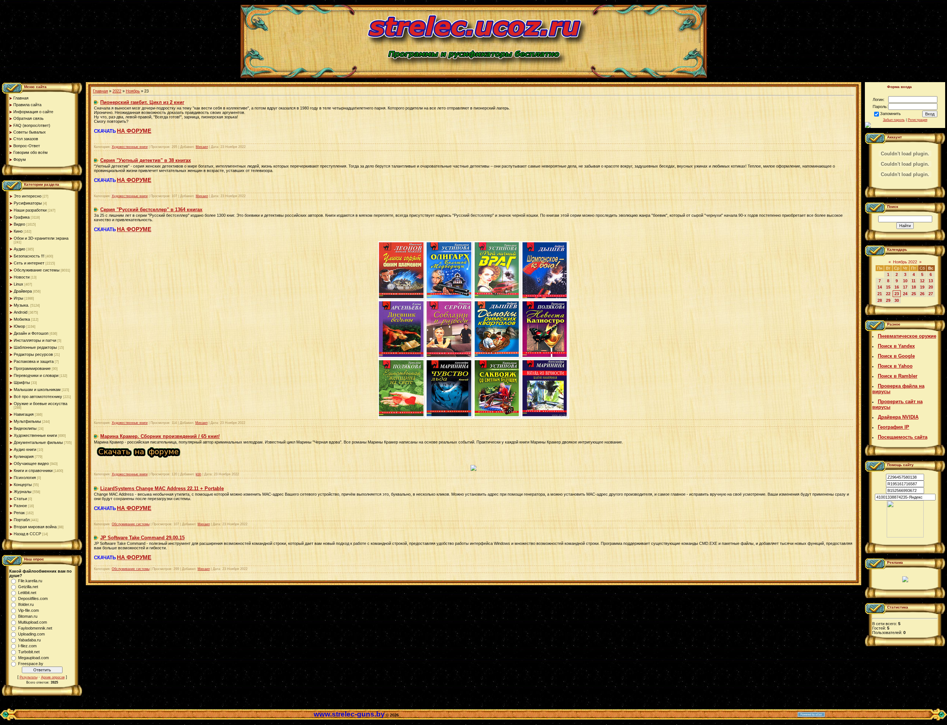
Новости (22, 277)
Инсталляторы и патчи (35, 340)
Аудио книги (25, 449)
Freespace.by (30, 663)
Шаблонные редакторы (35, 347)
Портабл (22, 519)
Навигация (24, 414)
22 (888, 293)
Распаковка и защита (34, 361)
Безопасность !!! (29, 256)
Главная (100, 91)
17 (905, 287)
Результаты (28, 677)
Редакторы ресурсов (33, 354)
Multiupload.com (32, 622)
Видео (19, 224)
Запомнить (890, 113)
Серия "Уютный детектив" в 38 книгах (145, 160)
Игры (18, 298)
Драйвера (23, 291)
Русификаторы (28, 203)
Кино (18, 231)
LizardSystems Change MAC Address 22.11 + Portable (162, 488)
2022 (116, 91)
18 (913, 287)
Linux (18, 284)
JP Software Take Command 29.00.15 (142, 537)
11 (913, 281)
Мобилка (22, 319)
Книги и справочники (33, 470)
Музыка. (21, 305)
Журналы (22, 491)
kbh (198, 474)
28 (879, 300)
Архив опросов (53, 677)
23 (896, 293)
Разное (20, 505)
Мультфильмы (27, 421)
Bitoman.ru (27, 616)
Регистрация (917, 120)
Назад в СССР (27, 534)
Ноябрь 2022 (905, 262)
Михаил (202, 147)
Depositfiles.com (33, 598)
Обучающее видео (31, 463)
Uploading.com (31, 634)
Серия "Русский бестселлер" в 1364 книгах (151, 209)
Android (20, 312)
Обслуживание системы (37, 270)
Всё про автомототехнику (38, 396)
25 (913, 293)
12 (922, 281)
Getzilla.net (28, 586)
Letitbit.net (27, 592)
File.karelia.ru (30, 581)
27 (931, 293)
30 (896, 300)
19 (922, 287)
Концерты (23, 484)
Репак (19, 512)
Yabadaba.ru (29, 640)
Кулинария (24, 456)
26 (922, 293)
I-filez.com (27, 646)
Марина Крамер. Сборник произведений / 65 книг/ (160, 436)
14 (879, 287)
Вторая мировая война (35, 527)
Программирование (32, 368)
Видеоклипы (25, 428)
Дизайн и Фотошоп (31, 333)
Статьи (20, 498)
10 (905, 281)
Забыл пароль (894, 120)
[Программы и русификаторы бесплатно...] (905, 536)
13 (931, 281)
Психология (25, 477)
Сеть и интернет (29, 263)
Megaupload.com (33, 657)
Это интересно (27, 196)
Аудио (19, 249)
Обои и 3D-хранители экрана (41, 238)
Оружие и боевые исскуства (40, 403)
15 (888, 287)
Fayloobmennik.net (35, 628)
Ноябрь (133, 91)
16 (896, 287)
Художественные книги (35, 435)
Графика (22, 217)
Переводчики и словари (36, 375)
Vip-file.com (28, 610)
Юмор (19, 326)
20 (931, 287)
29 (888, 300)
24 (905, 293)
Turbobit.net (29, 652)
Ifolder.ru (26, 604)
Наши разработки (30, 210)
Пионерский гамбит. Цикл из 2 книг (142, 102)
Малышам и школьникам (37, 389)
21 (879, 293)
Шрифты (22, 382)
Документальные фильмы (38, 442)
